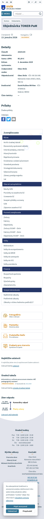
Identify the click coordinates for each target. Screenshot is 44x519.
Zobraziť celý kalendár (9, 415)
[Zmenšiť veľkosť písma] (32, 2)
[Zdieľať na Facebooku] (3, 119)
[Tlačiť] (11, 2)
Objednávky (25, 37)
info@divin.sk (32, 480)
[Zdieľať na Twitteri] (8, 119)
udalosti (16, 366)
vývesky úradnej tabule (21, 388)
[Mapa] (7, 2)
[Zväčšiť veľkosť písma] (35, 2)
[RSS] (3, 2)
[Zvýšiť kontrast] (28, 2)
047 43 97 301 (32, 477)
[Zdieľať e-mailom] (14, 119)
